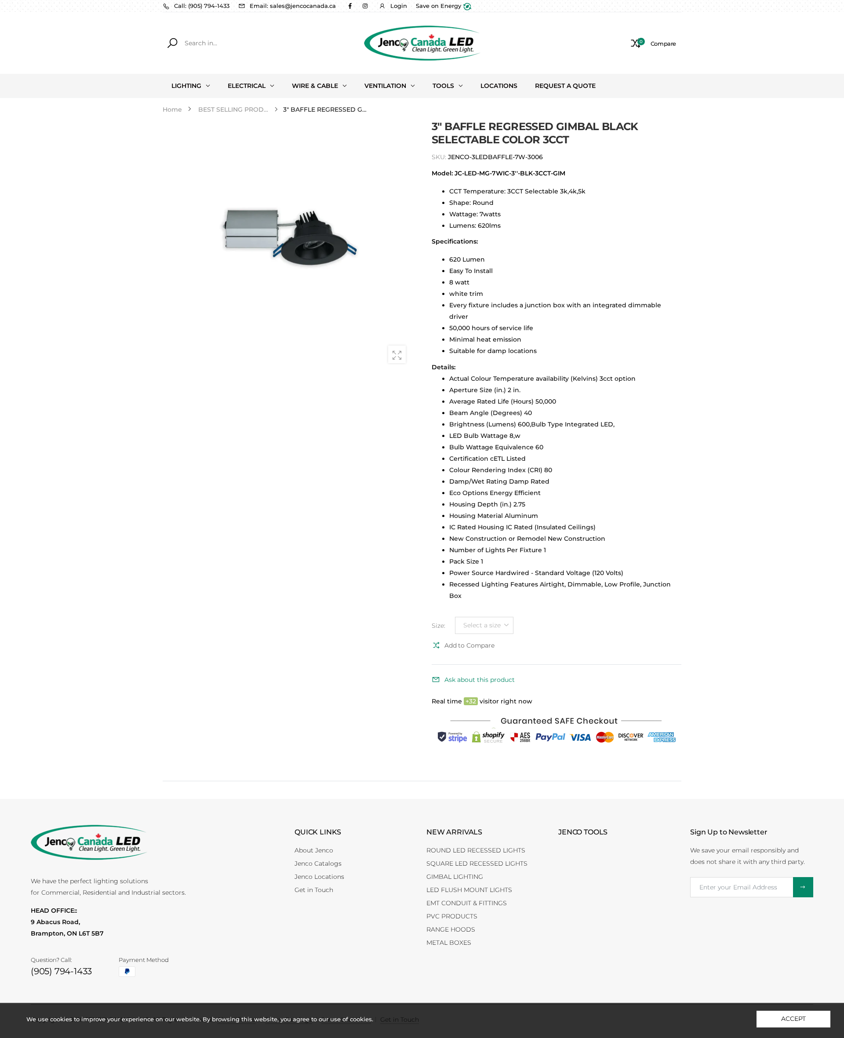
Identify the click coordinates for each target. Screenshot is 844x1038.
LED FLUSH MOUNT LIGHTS (469, 890)
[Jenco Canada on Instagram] (365, 5)
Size (438, 625)
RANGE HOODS (450, 929)
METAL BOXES (448, 943)
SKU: (440, 157)
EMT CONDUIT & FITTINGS (466, 903)
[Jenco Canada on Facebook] (350, 5)
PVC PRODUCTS (451, 916)
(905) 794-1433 (61, 971)
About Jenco (314, 850)
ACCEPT (793, 1019)
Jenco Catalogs (318, 863)
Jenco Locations (319, 877)
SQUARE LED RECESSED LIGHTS (477, 863)
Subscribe (803, 887)
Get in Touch (314, 890)
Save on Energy (439, 5)
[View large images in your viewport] (397, 354)
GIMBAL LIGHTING (454, 877)
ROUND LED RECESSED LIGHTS (475, 850)
